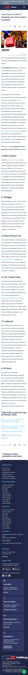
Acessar (6, 592)
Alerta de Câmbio (7, 487)
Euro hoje (4, 491)
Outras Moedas (6, 503)
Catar (19, 68)
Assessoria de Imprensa (8, 472)
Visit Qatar (4, 438)
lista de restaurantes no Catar (10, 131)
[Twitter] (19, 26)
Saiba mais (5, 556)
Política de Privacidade (8, 476)
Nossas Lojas (6, 470)
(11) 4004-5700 (8, 646)
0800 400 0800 (8, 647)
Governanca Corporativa (8, 478)
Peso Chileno (5, 501)
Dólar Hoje (5, 489)
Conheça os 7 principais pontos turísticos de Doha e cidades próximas (13, 427)
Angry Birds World (7, 259)
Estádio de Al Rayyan (14, 160)
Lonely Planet (16, 435)
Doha (18, 100)
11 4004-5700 (14, 1)
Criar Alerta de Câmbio (10, 609)
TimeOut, (9, 435)
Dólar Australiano (6, 497)
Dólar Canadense (7, 495)
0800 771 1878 (6, 540)
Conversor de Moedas (8, 485)
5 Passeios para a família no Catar (13, 431)
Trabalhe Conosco (7, 474)
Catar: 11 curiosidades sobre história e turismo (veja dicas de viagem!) (12, 420)
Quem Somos (6, 468)
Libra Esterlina (6, 493)
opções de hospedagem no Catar (11, 298)
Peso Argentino (6, 499)
